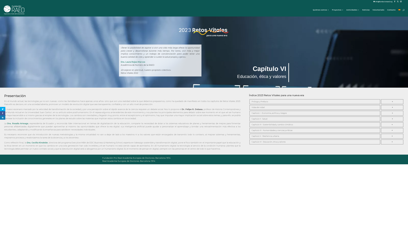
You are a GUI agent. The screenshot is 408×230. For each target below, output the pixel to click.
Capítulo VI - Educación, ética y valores (268, 142)
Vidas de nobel (258, 107)
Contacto (391, 10)
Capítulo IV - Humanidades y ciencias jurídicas (272, 130)
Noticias (366, 10)
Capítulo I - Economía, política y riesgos (269, 113)
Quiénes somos (320, 10)
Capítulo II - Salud (259, 119)
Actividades (351, 10)
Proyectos (336, 10)
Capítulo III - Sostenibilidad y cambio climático (272, 125)
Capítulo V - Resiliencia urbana (265, 136)
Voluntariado (378, 10)
